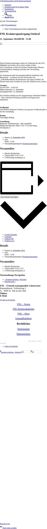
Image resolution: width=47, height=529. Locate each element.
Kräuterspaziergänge (30, 144)
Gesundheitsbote (23, 318)
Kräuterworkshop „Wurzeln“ (16, 280)
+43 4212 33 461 (16, 293)
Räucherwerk (10, 282)
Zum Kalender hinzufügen (9, 197)
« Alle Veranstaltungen (8, 25)
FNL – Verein (23, 304)
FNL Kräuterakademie (23, 309)
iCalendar (8, 237)
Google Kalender (11, 235)
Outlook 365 (9, 239)
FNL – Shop (24, 313)
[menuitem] (26, 5)
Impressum (23, 328)
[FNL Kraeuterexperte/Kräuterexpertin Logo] (15, 1)
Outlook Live (9, 241)
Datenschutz (23, 333)
